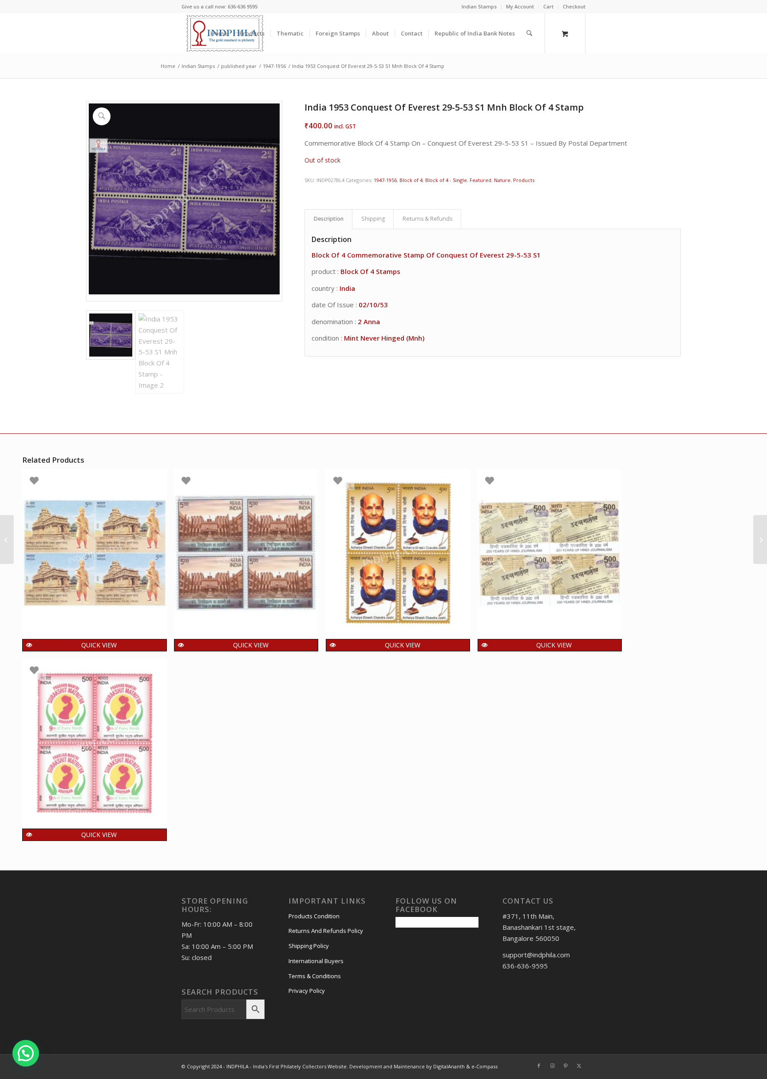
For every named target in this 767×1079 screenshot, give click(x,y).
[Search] (529, 33)
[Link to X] (578, 1065)
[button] (25, 1053)
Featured (480, 180)
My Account (520, 6)
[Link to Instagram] (552, 1065)
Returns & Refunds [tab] (427, 218)
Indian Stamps (479, 6)
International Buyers (316, 961)
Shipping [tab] (373, 218)
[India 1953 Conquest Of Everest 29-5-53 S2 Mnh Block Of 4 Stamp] (760, 539)
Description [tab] (329, 218)
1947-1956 (385, 180)
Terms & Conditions (315, 976)
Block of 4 (411, 180)
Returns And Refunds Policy (326, 931)
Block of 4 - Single (446, 180)
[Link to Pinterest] (565, 1065)
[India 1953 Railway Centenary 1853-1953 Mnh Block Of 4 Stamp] (7, 539)
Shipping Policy (309, 946)
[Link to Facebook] (539, 1065)
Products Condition (314, 916)
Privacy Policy (307, 991)
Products (523, 180)
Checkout (574, 6)
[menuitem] (479, 6)
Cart (548, 6)
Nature (502, 180)
